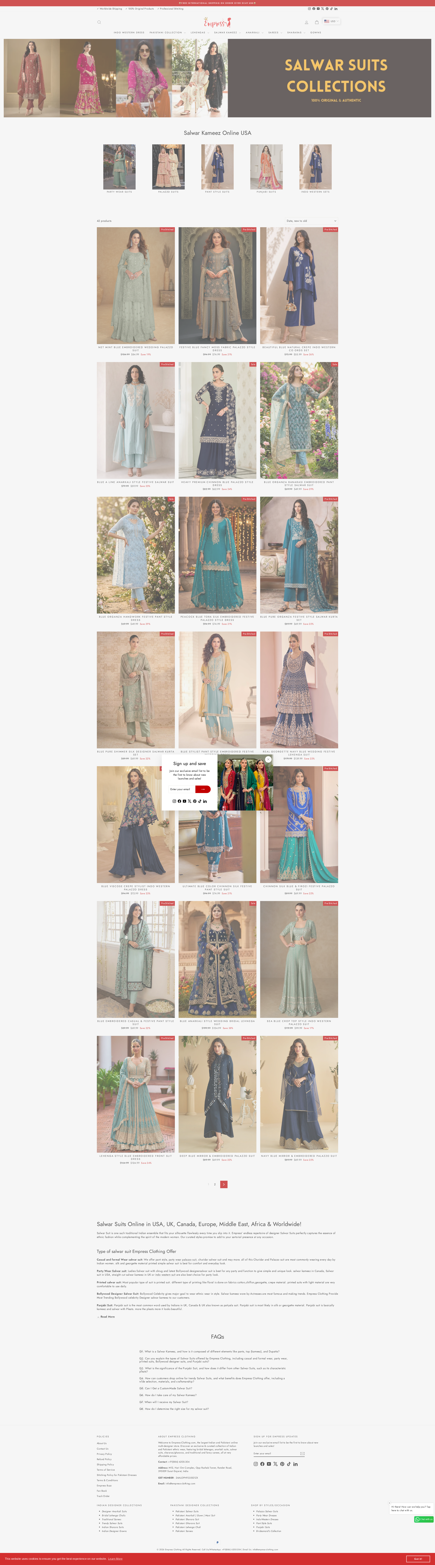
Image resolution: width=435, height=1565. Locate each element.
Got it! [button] (418, 1559)
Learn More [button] (115, 1558)
